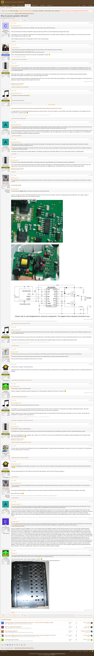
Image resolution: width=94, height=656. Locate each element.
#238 (92, 501)
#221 (92, 23)
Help (90, 651)
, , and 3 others (23, 420)
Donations (42, 5)
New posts (3, 7)
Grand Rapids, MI (6, 380)
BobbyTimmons (8, 636)
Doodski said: (14, 521)
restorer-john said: (15, 329)
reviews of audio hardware (25, 10)
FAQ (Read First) (5, 5)
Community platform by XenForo (40, 653)
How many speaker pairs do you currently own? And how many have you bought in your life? (30, 635)
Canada (8, 105)
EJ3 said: (13, 553)
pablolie (88, 636)
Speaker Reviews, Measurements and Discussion (22, 623)
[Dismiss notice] (92, 11)
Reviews (13, 5)
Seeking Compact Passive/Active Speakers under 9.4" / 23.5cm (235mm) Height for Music (29, 622)
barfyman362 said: (15, 483)
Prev (3, 20)
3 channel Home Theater (12, 639)
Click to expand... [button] (51, 104)
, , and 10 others (21, 323)
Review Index (20, 5)
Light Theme (4, 651)
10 (9, 20)
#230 (92, 349)
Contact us (72, 651)
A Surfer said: (14, 65)
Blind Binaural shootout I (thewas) (17, 83)
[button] (38, 5)
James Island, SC (6, 533)
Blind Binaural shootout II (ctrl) (17, 84)
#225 (92, 122)
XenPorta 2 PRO (42, 654)
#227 (92, 157)
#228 (92, 175)
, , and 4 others (21, 457)
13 (16, 20)
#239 (92, 518)
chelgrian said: (15, 47)
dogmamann (87, 632)
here (64, 10)
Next (25, 20)
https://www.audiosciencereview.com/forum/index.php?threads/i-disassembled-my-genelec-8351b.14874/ (36, 108)
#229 (92, 327)
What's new (34, 5)
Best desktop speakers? (11, 631)
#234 (92, 424)
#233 (92, 400)
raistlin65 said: (15, 386)
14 (18, 20)
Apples (6, 628)
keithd (6, 623)
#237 (92, 480)
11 (11, 20)
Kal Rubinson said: (15, 25)
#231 (92, 364)
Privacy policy (85, 651)
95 (22, 20)
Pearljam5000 (4, 18)
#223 (92, 63)
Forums (28, 5)
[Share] (89, 23)
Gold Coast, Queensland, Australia (7, 191)
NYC (9, 59)
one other (26, 337)
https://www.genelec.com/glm (18, 526)
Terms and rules (78, 651)
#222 (92, 44)
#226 (92, 139)
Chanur (6, 640)
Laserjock (88, 623)
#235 (92, 445)
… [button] (7, 20)
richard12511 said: (15, 142)
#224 (92, 90)
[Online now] (5, 524)
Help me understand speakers (13, 627)
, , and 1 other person (22, 380)
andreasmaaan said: (16, 93)
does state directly (21, 408)
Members (49, 5)
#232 (92, 383)
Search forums (9, 7)
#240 (92, 550)
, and (20, 59)
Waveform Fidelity (86, 627)
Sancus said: (14, 178)
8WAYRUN (53, 654)
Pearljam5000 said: (16, 124)
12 (13, 20)
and (19, 118)
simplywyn (7, 632)
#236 (92, 461)
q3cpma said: (14, 189)
